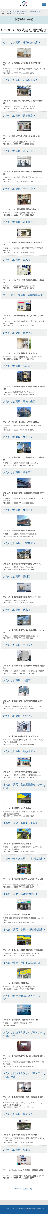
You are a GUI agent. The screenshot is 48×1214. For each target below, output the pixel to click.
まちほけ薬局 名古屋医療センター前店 (23, 786)
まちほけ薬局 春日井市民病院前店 (23, 929)
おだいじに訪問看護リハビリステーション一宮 (23, 1075)
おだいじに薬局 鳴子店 (16, 472)
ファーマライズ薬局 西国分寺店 (21, 295)
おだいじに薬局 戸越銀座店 (19, 80)
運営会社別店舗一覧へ (24, 1189)
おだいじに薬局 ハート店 (18, 188)
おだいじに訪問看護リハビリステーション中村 (23, 1034)
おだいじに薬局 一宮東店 (18, 543)
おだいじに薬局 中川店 (16, 645)
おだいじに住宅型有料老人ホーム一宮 (23, 998)
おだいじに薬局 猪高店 (16, 609)
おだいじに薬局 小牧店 (16, 715)
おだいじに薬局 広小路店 (18, 366)
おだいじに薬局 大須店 (16, 680)
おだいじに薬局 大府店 (16, 437)
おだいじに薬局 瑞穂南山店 (19, 401)
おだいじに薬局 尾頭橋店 (18, 751)
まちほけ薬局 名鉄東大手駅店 (20, 823)
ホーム (3, 11)
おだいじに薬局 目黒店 (16, 259)
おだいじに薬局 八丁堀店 (18, 222)
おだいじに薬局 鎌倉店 (16, 332)
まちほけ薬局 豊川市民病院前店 (21, 962)
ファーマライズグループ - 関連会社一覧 (24, 11)
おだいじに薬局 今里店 (16, 1149)
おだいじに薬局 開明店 (16, 576)
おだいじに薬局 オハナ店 (18, 151)
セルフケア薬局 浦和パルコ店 (20, 42)
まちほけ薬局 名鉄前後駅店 (19, 894)
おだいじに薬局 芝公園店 (18, 115)
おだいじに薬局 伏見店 (16, 1114)
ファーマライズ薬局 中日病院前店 (23, 858)
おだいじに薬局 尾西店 (16, 510)
